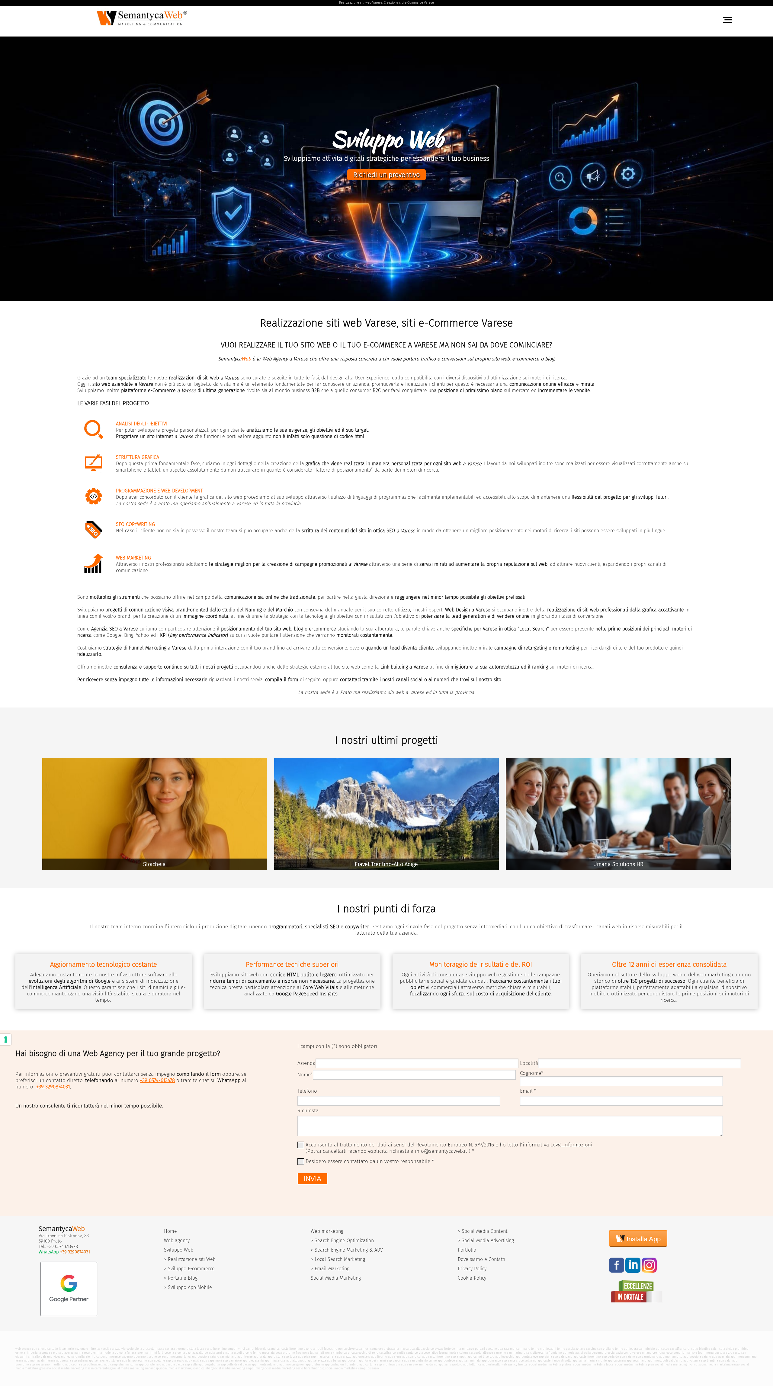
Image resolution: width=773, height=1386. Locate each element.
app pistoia (275, 1357)
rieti (321, 1353)
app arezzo (344, 1357)
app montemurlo (670, 1357)
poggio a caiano (208, 1357)
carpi (347, 1353)
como (627, 1353)
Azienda (306, 1063)
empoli (232, 1349)
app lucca (290, 1357)
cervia (419, 1353)
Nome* (305, 1075)
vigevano (59, 1357)
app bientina (709, 1360)
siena (138, 1349)
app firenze (244, 1357)
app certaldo (610, 1357)
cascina (591, 1349)
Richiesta (308, 1110)
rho (93, 1357)
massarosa (407, 1349)
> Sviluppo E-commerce (189, 1269)
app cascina (395, 1360)
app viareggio (175, 1360)
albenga (488, 1353)
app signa (545, 1357)
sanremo (500, 1353)
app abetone (156, 1360)
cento (410, 1353)
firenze (95, 1349)
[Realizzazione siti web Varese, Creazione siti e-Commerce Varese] (143, 27)
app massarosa (275, 1360)
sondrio (679, 1353)
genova (20, 1353)
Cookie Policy (472, 1278)
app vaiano (627, 1357)
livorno (181, 1349)
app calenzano (563, 1357)
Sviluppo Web (178, 1250)
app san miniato (469, 1360)
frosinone (302, 1353)
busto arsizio (723, 1353)
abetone (491, 1349)
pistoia (191, 1349)
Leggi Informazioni (571, 1145)
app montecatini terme (39, 1360)
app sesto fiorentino (436, 1357)
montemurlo (178, 1357)
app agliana (80, 1360)
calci (714, 1349)
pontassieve (346, 1349)
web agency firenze (514, 1364)
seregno (163, 1357)
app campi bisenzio (480, 1357)
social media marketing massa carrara (78, 1368)
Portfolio (467, 1250)
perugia (209, 1353)
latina (314, 1353)
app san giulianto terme (420, 1360)
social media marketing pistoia (549, 1364)
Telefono (307, 1091)
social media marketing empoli (234, 1368)
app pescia (63, 1360)
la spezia (44, 1353)
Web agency (177, 1240)
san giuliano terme (610, 1349)
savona (56, 1353)
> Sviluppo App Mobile (188, 1287)
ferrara (131, 1353)
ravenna (142, 1353)
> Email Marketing (330, 1269)
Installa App (643, 1239)
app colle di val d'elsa (236, 1364)
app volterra (691, 1360)
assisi (579, 1353)
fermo (257, 1353)
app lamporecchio (134, 1360)
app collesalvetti (92, 1364)
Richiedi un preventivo (386, 175)
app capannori (212, 1360)
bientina (704, 1349)
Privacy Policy (472, 1269)
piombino (742, 1349)
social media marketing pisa (634, 1364)
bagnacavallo (195, 1353)
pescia (570, 1349)
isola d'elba (726, 1349)
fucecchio (330, 1349)
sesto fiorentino (216, 1349)
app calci (725, 1360)
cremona (659, 1353)
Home (170, 1231)
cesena (169, 1353)
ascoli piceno (243, 1353)
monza (709, 1353)
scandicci (274, 1349)
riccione (462, 1353)
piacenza (67, 1353)
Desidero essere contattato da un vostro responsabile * (370, 1161)
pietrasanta (391, 1349)
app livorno (379, 1357)
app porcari (350, 1360)
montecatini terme (552, 1349)
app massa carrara (323, 1357)
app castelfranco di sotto (554, 1360)
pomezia (568, 1353)
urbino (290, 1353)
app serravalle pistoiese (104, 1360)
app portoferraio (150, 1364)
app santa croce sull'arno (519, 1360)
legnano (71, 1357)
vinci (241, 1349)
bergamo (598, 1353)
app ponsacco (491, 1360)
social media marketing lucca (592, 1364)
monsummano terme (524, 1349)
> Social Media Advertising (486, 1240)
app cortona (367, 1364)
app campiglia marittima (121, 1364)
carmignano (228, 1357)
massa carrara (165, 1349)
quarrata (503, 1349)
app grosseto (361, 1357)
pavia (619, 1353)
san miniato (647, 1349)
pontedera (631, 1349)
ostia (587, 1353)
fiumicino (555, 1353)
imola (452, 1353)
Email (526, 1091)
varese (636, 1353)
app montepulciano (265, 1364)
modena (108, 1353)
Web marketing (327, 1231)
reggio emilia (93, 1353)
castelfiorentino (292, 1349)
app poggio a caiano (697, 1357)
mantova (691, 1353)
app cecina (72, 1364)
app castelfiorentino (587, 1357)
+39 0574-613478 (157, 1080)
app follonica (472, 1364)
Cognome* (531, 1073)
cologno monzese (108, 1357)
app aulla (191, 1364)
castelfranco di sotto (684, 1349)
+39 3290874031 (53, 1087)
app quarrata (721, 1357)
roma (328, 1353)
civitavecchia (539, 1353)
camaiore (376, 1349)
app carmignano (647, 1357)
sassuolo (475, 1353)
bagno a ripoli (313, 1349)
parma (78, 1353)
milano (647, 1353)
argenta (180, 1353)
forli (161, 1353)
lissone (152, 1357)
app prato (260, 1357)
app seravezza (316, 1360)
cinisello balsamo (40, 1357)
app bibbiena (315, 1364)
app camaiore (232, 1360)
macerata (268, 1353)
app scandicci (411, 1357)
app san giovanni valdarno (419, 1364)
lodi (701, 1353)
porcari (480, 1349)
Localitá (529, 1063)
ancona (228, 1353)
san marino (515, 1353)
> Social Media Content (482, 1231)
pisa (526, 1353)
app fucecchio (505, 1357)
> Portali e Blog (180, 1278)
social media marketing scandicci (182, 1368)
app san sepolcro (450, 1364)
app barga (334, 1360)
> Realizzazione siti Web (190, 1259)
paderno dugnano (133, 1357)
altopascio (422, 1349)
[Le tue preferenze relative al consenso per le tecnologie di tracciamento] (5, 1039)
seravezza (437, 1349)
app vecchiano (636, 1360)
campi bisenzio (256, 1349)
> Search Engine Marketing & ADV (347, 1250)
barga (470, 1349)
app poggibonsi (209, 1364)
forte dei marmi (455, 1349)
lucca (200, 1349)
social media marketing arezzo (719, 1364)
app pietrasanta (253, 1360)
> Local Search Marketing (338, 1259)
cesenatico (431, 1353)
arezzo (116, 1349)
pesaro (280, 1353)
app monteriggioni (292, 1364)
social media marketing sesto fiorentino (290, 1368)
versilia (106, 1349)
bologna (120, 1353)
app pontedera (447, 1360)
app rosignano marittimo (47, 1364)
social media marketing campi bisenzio (352, 1368)
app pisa (304, 1357)
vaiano (192, 1357)
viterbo (338, 1353)
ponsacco (662, 1349)
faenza (443, 1353)
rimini (153, 1353)
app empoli (459, 1357)
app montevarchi (388, 1364)
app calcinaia (617, 1360)
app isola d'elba (173, 1364)
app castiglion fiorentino (341, 1364)
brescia (609, 1353)
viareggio (127, 1349)
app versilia (193, 1360)
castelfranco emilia (392, 1353)
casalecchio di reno (364, 1353)
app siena (394, 1357)
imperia (32, 1353)
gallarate (84, 1357)
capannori (362, 1349)
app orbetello (491, 1364)
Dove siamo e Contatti (481, 1259)
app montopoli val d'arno (664, 1360)
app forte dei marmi (372, 1360)
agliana (580, 1349)
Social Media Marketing (336, 1278)
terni (219, 1353)
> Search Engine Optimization (342, 1240)
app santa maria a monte (590, 1360)
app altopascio (296, 1360)
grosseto (149, 1349)
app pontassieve (526, 1357)
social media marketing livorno (676, 1364)
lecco (669, 1353)
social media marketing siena (132, 1368)
